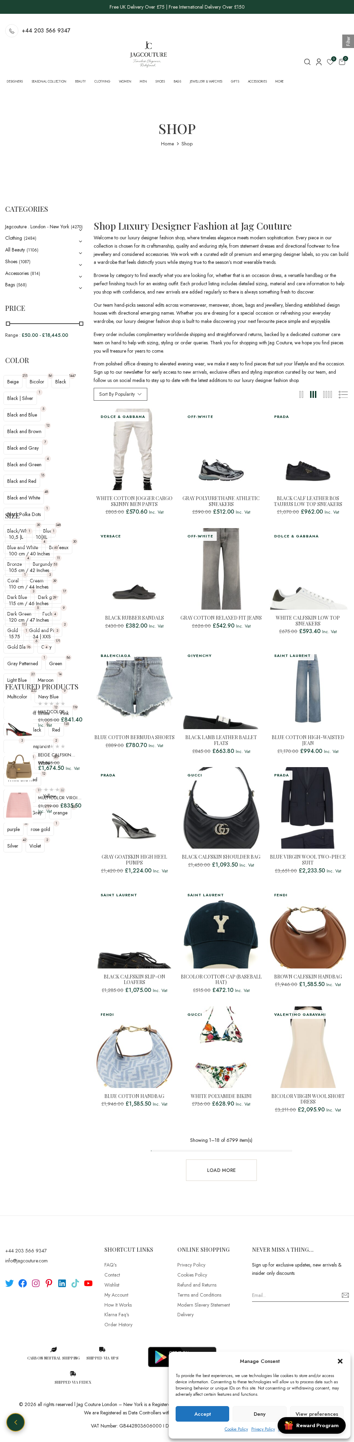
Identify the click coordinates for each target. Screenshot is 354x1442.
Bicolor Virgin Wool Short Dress (308, 1099)
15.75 (14, 636)
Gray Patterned (22, 663)
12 (47, 425)
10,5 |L (16, 537)
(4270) (77, 227)
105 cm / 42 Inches (29, 570)
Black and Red (21, 481)
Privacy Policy (263, 1429)
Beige (13, 381)
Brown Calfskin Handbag (308, 977)
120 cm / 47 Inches (29, 620)
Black (60, 381)
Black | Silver (20, 398)
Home (167, 143)
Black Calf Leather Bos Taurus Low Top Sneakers (308, 501)
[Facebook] (22, 1283)
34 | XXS (42, 636)
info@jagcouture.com (26, 1260)
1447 (72, 375)
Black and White (23, 497)
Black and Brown (24, 431)
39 (38, 524)
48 (46, 491)
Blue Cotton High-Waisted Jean (308, 740)
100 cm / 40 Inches (29, 553)
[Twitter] (9, 1283)
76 (28, 647)
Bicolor (37, 381)
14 (60, 674)
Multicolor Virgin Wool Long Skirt (59, 801)
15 (42, 475)
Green (55, 663)
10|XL (41, 537)
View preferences (317, 1414)
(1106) (32, 250)
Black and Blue (22, 414)
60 (56, 547)
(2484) (30, 238)
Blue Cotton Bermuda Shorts (134, 738)
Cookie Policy (236, 1429)
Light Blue (17, 680)
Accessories (17, 273)
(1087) (24, 262)
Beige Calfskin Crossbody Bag (56, 758)
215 (24, 375)
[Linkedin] (62, 1283)
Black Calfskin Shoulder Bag (221, 857)
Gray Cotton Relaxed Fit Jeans (221, 618)
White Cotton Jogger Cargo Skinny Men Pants (134, 501)
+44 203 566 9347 (46, 31)
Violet (35, 845)
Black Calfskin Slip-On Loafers (134, 980)
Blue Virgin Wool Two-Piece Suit (308, 860)
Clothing (13, 238)
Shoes (11, 261)
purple (13, 829)
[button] (340, 1361)
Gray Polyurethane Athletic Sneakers (221, 501)
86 (50, 375)
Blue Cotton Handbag (134, 1096)
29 (54, 597)
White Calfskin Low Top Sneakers (308, 621)
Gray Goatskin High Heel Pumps (134, 860)
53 (55, 564)
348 (58, 524)
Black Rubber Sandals (134, 618)
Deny (260, 1414)
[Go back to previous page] (15, 1422)
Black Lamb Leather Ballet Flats (221, 740)
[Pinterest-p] (49, 1283)
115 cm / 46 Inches (28, 603)
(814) (35, 273)
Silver (12, 845)
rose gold (40, 829)
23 (33, 674)
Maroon (46, 680)
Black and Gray (23, 448)
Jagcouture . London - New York (37, 226)
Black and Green (24, 464)
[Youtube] (88, 1283)
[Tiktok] (75, 1283)
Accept (202, 1414)
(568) (22, 285)
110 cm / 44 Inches (28, 586)
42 (24, 839)
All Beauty (15, 249)
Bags (10, 284)
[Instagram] (35, 1283)
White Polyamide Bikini (221, 1096)
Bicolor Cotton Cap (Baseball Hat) (221, 980)
